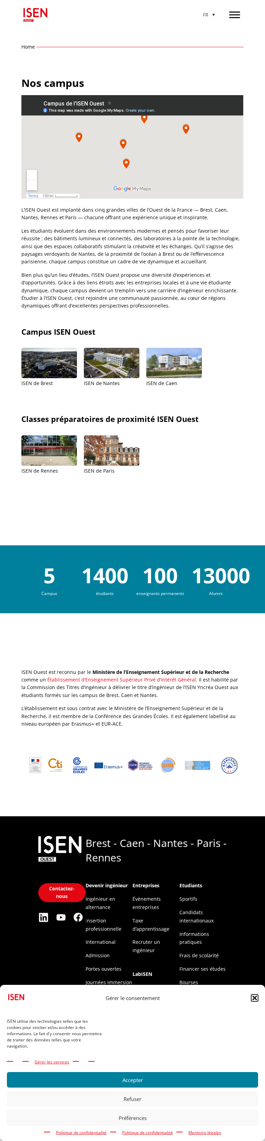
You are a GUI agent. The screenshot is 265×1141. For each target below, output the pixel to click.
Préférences (133, 1117)
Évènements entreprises (146, 903)
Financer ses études (202, 969)
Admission (98, 955)
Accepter (132, 1080)
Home (28, 46)
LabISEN (142, 974)
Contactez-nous (62, 892)
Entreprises (145, 885)
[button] (254, 997)
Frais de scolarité (199, 955)
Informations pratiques (194, 938)
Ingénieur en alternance (100, 903)
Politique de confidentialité (81, 1132)
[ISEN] (59, 862)
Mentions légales (204, 1132)
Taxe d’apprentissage (150, 924)
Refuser (132, 1098)
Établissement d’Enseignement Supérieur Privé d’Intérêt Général (121, 679)
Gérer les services (52, 1062)
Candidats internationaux (196, 916)
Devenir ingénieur (107, 885)
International (101, 942)
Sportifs (188, 899)
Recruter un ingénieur (146, 946)
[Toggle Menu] (234, 14)
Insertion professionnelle (103, 924)
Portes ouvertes (103, 969)
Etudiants (190, 885)
